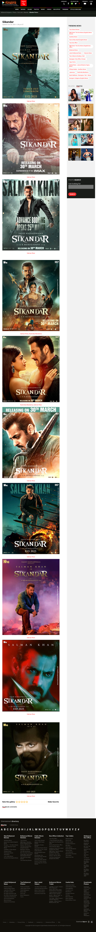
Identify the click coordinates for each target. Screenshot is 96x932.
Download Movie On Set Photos (87, 910)
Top (69, 836)
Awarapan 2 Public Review (39, 845)
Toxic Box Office (73, 42)
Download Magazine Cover (86, 906)
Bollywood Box (87, 837)
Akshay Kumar (69, 838)
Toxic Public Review (40, 840)
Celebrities (14, 825)
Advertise (12, 922)
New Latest (38, 883)
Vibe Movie (6, 854)
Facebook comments (9, 807)
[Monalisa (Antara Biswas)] (74, 110)
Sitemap (68, 895)
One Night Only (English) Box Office (56, 842)
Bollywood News (73, 50)
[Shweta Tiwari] (74, 95)
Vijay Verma (72, 62)
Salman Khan (31, 101)
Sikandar (26, 12)
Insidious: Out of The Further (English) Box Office (56, 849)
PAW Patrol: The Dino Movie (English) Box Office (80, 46)
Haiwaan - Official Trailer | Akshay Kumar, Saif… (55, 902)
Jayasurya (72, 72)
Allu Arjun (68, 845)
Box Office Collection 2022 (86, 866)
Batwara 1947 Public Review (39, 843)
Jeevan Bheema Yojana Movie (10, 847)
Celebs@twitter (69, 888)
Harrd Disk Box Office (54, 846)
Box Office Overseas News (10, 895)
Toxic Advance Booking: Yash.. (77, 56)
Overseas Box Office (87, 850)
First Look (20, 12)
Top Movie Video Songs (40, 886)
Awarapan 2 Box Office (54, 854)
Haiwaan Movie (7, 851)
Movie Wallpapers (24, 895)
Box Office (56, 836)
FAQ (59, 922)
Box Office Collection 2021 (86, 870)
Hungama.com (69, 890)
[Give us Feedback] (85, 4)
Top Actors (86, 857)
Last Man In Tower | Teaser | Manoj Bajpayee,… (56, 887)
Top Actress (87, 859)
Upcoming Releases (9, 898)
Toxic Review (23, 840)
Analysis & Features (86, 844)
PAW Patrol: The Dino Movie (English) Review (26, 843)
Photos (14, 12)
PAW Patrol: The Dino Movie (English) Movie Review (80, 33)
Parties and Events (24, 886)
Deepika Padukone (70, 843)
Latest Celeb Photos (25, 888)
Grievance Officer (50, 922)
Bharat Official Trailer (71, 900)
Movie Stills (23, 891)
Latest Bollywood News (75, 53)
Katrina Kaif (68, 840)
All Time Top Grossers (87, 847)
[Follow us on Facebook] (68, 3)
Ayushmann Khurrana (71, 853)
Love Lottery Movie (8, 856)
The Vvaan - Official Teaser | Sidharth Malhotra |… (56, 899)
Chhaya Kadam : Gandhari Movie (77, 69)
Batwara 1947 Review (25, 845)
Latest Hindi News (70, 885)
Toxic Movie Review (74, 29)
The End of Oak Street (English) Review (25, 847)
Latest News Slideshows (10, 896)
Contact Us (39, 922)
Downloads (88, 883)
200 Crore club (86, 855)
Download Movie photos (87, 894)
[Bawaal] (74, 125)
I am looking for (74, 184)
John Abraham (69, 852)
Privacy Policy (21, 922)
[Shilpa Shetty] (74, 139)
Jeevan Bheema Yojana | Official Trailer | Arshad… (55, 893)
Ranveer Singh (69, 842)
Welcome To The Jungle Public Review (41, 850)
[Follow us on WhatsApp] (72, 4)
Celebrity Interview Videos (41, 888)
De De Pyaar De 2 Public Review (41, 863)
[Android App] (89, 922)
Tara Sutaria (68, 855)
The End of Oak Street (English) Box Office (54, 858)
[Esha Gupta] (87, 154)
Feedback (30, 922)
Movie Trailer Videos (40, 890)
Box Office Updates (8, 891)
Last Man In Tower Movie (10, 849)
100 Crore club (86, 852)
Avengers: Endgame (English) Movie (78, 78)
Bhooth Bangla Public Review (40, 853)
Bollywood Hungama (6, 12)
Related (71, 86)
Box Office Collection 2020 (86, 874)
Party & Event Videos (40, 891)
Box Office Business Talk (10, 893)
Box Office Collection (86, 841)
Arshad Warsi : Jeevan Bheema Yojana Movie (79, 65)
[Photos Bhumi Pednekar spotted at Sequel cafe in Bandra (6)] (74, 154)
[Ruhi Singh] (87, 110)
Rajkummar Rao (70, 857)
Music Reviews (69, 898)
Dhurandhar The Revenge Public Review (40, 856)
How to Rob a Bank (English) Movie (78, 39)
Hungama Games (70, 893)
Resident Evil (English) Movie (11, 858)
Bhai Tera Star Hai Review (26, 853)
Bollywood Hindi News (9, 902)
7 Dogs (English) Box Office (56, 840)
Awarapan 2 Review (25, 849)
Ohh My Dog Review (25, 851)
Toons (21, 896)
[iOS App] (92, 922)
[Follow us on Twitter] (76, 3)
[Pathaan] (87, 139)
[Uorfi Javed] (87, 95)
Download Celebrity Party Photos (87, 898)
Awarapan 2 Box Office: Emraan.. (77, 59)
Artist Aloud (68, 891)
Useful (70, 882)
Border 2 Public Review (40, 861)
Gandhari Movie (73, 37)
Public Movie (39, 837)
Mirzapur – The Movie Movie (11, 845)
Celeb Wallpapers (24, 890)
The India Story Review (26, 860)
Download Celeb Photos (87, 887)
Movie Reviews (7, 900)
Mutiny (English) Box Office (55, 845)
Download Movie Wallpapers (86, 914)
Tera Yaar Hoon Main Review (25, 858)
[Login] (91, 3)
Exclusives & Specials (40, 893)
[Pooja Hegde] (87, 125)
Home (4, 922)
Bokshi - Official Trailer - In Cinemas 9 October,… (55, 896)
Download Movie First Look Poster (87, 902)
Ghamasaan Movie (8, 853)
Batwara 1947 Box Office (55, 855)
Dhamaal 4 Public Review (41, 848)
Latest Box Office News (9, 890)
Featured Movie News (9, 888)
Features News (88, 53)
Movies (4, 825)
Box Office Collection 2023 (86, 862)
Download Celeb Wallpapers (86, 891)
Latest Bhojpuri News (71, 886)
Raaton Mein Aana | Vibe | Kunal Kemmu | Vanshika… (55, 890)
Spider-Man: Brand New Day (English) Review (26, 855)
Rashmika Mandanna (35, 334)
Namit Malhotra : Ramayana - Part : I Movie (80, 75)
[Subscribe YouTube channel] (79, 4)
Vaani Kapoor (69, 847)
